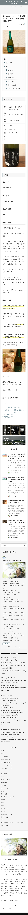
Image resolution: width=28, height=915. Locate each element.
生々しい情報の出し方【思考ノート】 (11, 660)
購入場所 (10, 74)
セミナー (3, 771)
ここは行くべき (5, 756)
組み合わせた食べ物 (14, 89)
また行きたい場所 (6, 762)
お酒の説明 (9, 63)
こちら (21, 640)
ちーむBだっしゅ (5, 759)
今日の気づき (4, 788)
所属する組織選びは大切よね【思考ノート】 (13, 663)
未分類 (3, 811)
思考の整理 (4, 794)
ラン (2, 776)
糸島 (2, 820)
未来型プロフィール (6, 814)
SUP (2, 750)
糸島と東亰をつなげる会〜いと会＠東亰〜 (12, 822)
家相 (2, 791)
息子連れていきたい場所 (8, 797)
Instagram (19, 646)
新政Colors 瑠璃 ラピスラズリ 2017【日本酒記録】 (7, 409)
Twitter (5, 646)
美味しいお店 (4, 825)
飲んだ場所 (12, 77)
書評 (2, 805)
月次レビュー (4, 808)
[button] (14, 155)
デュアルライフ (5, 774)
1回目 (7, 66)
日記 (2, 802)
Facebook (12, 646)
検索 (24, 545)
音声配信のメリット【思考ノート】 (11, 657)
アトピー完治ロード (6, 765)
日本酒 (6, 26)
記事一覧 (6, 643)
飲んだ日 (10, 70)
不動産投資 (4, 782)
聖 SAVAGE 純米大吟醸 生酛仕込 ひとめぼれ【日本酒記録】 (8, 416)
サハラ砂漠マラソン (6, 768)
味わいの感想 (12, 85)
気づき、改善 (4, 817)
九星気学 (3, 785)
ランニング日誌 (5, 779)
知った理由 (11, 81)
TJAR (2, 753)
